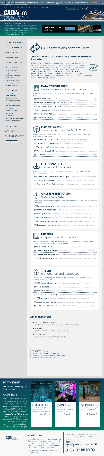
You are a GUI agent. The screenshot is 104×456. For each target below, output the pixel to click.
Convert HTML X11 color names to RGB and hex (48, 355)
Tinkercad (40, 334)
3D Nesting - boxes (45, 258)
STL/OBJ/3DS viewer (13, 105)
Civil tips (33, 25)
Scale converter (44, 110)
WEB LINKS (10, 131)
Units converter (43, 98)
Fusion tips (8, 27)
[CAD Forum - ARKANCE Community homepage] (15, 17)
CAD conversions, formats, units (64, 48)
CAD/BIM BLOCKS (13, 62)
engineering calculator (14, 73)
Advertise (47, 450)
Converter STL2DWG (46, 180)
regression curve (12, 103)
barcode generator (12, 83)
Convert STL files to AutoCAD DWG (44, 357)
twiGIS (38, 328)
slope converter (11, 88)
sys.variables (20, 34)
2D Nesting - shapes (45, 254)
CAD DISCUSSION (13, 47)
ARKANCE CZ (71, 435)
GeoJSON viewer (12, 110)
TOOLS (42, 405)
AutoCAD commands (13, 120)
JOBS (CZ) (92, 405)
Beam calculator (27, 27)
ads (57, 2)
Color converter (44, 117)
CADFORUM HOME (14, 42)
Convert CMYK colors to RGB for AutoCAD (47, 354)
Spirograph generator (46, 221)
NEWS (65, 405)
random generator (12, 93)
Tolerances (25, 29)
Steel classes (42, 287)
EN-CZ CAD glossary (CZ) (14, 118)
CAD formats (10, 78)
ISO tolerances (43, 290)
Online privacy (33, 452)
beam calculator (11, 98)
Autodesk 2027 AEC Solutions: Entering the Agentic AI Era (25, 412)
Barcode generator (45, 206)
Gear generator (43, 213)
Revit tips (27, 25)
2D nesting (9, 115)
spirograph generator (13, 100)
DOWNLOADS (11, 57)
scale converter (11, 85)
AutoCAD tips (9, 25)
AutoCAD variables (45, 306)
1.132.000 (11, 23)
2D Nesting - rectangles (47, 250)
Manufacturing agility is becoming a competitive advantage (26, 417)
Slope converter (44, 114)
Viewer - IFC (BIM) (45, 143)
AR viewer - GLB (44, 154)
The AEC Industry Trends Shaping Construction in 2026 (24, 399)
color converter (11, 90)
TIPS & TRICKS (12, 52)
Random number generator (49, 210)
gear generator (11, 95)
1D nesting (9, 113)
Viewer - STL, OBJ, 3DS (47, 139)
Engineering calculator (12, 29)
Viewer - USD (42, 147)
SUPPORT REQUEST (14, 136)
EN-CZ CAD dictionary (46, 294)
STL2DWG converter (13, 80)
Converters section (11, 32)
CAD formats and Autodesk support (53, 176)
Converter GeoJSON (46, 184)
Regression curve (44, 225)
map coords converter (13, 75)
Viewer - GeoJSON (45, 151)
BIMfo (5, 389)
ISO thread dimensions (47, 283)
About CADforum (50, 447)
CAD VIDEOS (11, 126)
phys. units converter (13, 70)
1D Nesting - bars (44, 247)
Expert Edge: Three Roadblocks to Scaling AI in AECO (24, 404)
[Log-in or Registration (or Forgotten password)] (86, 10)
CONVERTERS (11, 67)
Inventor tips (18, 25)
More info (43, 414)
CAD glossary (42, 298)
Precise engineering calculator (51, 102)
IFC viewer (9, 108)
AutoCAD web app (45, 322)
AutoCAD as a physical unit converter (45, 352)
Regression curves (21, 30)
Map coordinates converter (49, 106)
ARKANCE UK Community (13, 387)
